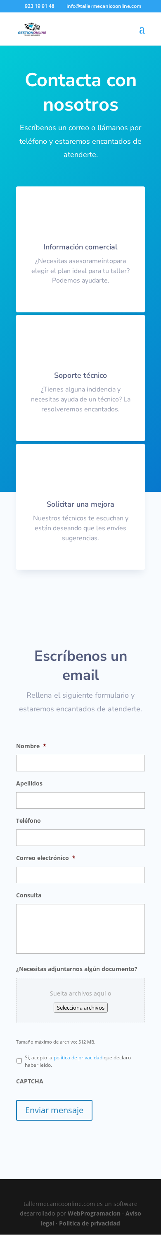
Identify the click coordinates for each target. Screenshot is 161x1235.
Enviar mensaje (54, 1110)
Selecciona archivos (80, 1007)
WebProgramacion (94, 1213)
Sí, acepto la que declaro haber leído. (78, 1061)
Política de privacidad (89, 1223)
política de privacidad (78, 1057)
